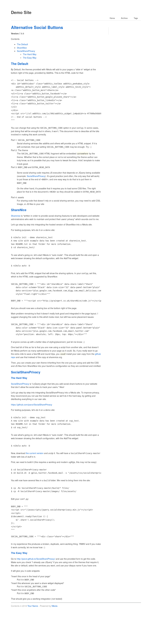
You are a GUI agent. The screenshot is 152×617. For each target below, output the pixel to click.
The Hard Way (29, 54)
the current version (34, 453)
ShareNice (22, 47)
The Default (22, 44)
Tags (136, 18)
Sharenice (15, 215)
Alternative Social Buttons (37, 27)
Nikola (54, 605)
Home (112, 18)
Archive (124, 18)
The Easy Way (29, 57)
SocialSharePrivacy (26, 50)
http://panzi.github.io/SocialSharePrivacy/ (36, 558)
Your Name (32, 605)
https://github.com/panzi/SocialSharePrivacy (31, 404)
